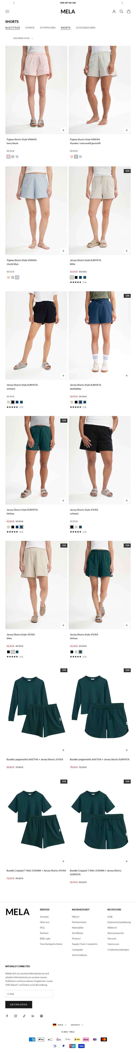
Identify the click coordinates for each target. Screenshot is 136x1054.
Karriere (44, 933)
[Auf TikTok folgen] (24, 1016)
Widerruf (112, 927)
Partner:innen (79, 922)
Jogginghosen (85, 27)
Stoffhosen (48, 27)
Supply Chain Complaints (85, 944)
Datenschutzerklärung (119, 922)
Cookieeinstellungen (118, 949)
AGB (109, 916)
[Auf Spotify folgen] (41, 1016)
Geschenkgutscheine (51, 944)
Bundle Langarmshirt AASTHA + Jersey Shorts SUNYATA (99, 759)
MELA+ (76, 916)
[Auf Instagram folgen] (15, 1016)
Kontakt (44, 916)
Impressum (113, 944)
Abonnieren (18, 1004)
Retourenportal (115, 933)
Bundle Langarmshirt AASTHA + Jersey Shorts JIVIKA (35, 759)
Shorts (66, 27)
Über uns (44, 922)
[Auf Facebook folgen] (7, 1016)
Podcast (76, 938)
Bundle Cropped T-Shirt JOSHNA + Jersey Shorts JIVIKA (36, 870)
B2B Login (45, 938)
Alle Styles (12, 27)
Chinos (30, 27)
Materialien (78, 927)
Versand (111, 938)
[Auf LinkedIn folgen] (32, 1016)
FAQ (42, 927)
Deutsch (75, 1025)
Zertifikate (77, 933)
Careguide (77, 949)
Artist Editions (79, 955)
